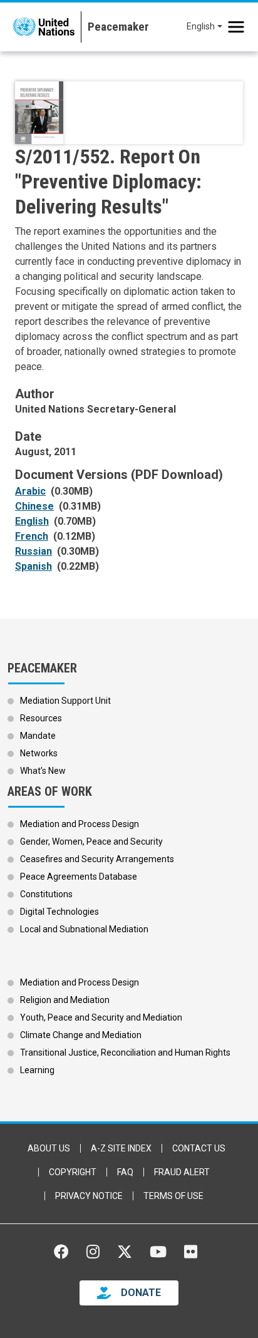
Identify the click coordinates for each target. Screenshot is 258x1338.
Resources (41, 718)
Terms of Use (173, 1195)
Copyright (72, 1172)
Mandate (38, 736)
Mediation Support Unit (65, 701)
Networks (39, 753)
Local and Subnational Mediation (84, 929)
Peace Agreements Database (78, 877)
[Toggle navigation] (236, 27)
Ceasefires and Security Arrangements (97, 859)
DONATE (141, 1293)
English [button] (201, 26)
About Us (49, 1148)
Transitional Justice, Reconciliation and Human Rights (125, 1052)
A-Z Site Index (121, 1148)
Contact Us (198, 1148)
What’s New (43, 771)
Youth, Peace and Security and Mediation (101, 1017)
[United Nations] (44, 27)
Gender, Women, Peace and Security (91, 841)
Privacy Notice (89, 1195)
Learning (37, 1070)
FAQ (125, 1172)
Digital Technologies (59, 912)
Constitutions (46, 894)
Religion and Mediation (65, 1000)
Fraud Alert (182, 1172)
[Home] (115, 27)
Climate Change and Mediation (81, 1035)
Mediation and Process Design (79, 824)
